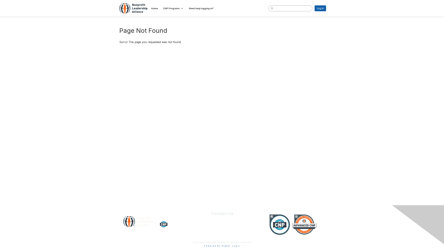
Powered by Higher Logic (222, 246)
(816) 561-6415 (222, 226)
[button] (173, 8)
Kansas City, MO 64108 (222, 223)
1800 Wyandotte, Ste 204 (222, 219)
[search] (272, 8)
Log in (320, 8)
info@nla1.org (222, 231)
